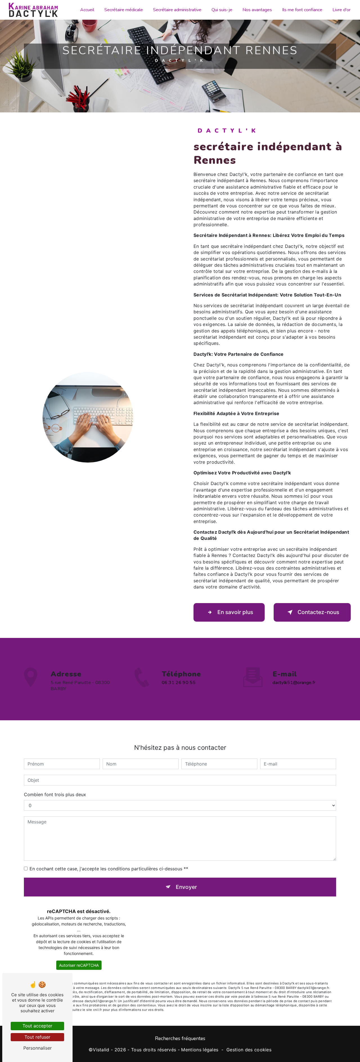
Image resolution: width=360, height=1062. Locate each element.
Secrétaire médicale (123, 10)
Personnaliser (37, 1048)
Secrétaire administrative (177, 10)
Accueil (87, 10)
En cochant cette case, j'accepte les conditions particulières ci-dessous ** (109, 868)
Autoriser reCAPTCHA (79, 965)
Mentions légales (199, 1049)
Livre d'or (341, 10)
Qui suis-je (222, 10)
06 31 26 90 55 (178, 683)
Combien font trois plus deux (55, 794)
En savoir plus (235, 612)
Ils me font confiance (302, 10)
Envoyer (186, 887)
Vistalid (101, 1049)
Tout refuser (37, 1037)
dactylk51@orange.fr (294, 683)
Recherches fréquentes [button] (180, 1038)
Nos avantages (257, 10)
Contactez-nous (318, 612)
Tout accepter (37, 1026)
